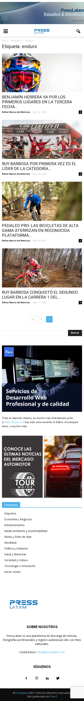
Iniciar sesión (12, 572)
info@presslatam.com (51, 652)
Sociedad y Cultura (16, 560)
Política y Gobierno (16, 548)
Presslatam (21, 693)
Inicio (5, 40)
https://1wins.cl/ (13, 422)
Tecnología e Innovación (19, 566)
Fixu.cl (53, 696)
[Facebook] (26, 679)
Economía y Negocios (18, 519)
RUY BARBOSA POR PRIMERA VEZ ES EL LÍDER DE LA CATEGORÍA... (39, 166)
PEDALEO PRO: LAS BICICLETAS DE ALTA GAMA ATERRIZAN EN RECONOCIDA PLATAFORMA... (40, 230)
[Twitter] (58, 679)
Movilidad (10, 542)
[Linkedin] (47, 679)
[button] (78, 31)
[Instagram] (37, 678)
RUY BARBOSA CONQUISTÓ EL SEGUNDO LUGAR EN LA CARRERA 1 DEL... (40, 295)
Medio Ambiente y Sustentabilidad (25, 531)
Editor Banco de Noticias (16, 111)
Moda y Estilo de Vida (17, 537)
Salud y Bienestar (15, 554)
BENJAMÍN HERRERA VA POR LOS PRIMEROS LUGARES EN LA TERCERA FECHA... (37, 102)
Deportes (10, 513)
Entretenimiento (14, 525)
